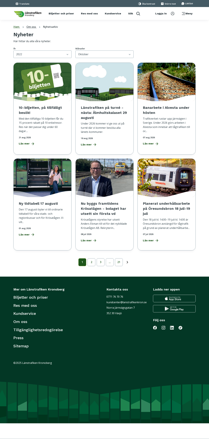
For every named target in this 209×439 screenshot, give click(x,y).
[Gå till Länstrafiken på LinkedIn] (174, 327)
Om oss (33, 27)
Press (18, 338)
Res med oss (25, 305)
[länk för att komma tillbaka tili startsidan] (27, 14)
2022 (19, 54)
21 (118, 262)
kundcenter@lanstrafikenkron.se (126, 302)
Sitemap (21, 346)
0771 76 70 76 (114, 296)
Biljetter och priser (30, 297)
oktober (83, 54)
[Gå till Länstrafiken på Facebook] (157, 327)
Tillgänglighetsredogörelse (38, 330)
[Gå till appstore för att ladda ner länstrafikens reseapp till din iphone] (174, 298)
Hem (19, 27)
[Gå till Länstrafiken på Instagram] (165, 327)
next (127, 261)
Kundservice (24, 313)
